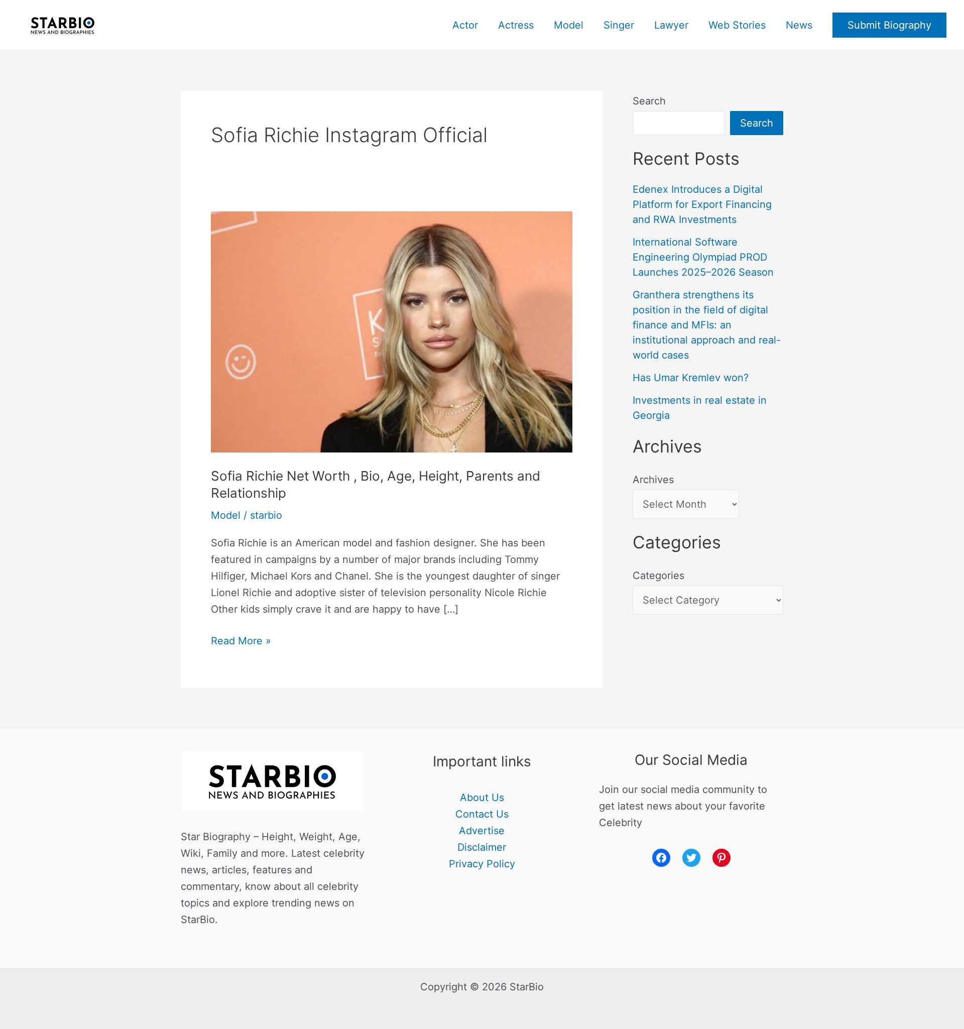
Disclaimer (481, 847)
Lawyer (671, 25)
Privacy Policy (482, 864)
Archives (653, 480)
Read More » (241, 640)
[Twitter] (691, 858)
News (799, 25)
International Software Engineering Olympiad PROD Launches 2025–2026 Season (703, 257)
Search (649, 101)
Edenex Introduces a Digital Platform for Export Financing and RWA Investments (702, 204)
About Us (482, 797)
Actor (465, 25)
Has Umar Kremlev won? (691, 378)
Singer (619, 25)
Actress (516, 25)
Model (568, 25)
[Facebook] (661, 858)
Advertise (482, 831)
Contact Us (482, 814)
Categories (658, 575)
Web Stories (737, 25)
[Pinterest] (721, 858)
